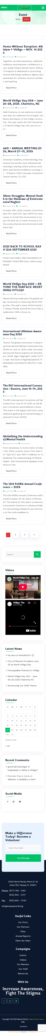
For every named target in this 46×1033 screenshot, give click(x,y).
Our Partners (23, 926)
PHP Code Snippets (14, 1032)
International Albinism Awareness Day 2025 (22, 332)
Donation (23, 1026)
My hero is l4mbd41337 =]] (21, 655)
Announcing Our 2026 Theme (22, 685)
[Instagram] (13, 801)
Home (18, 19)
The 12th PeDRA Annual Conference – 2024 (22, 485)
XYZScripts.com (33, 1032)
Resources (23, 973)
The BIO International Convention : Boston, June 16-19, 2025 (22, 389)
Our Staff (23, 969)
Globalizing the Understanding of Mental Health (23, 437)
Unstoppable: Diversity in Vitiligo (24, 670)
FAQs (23, 931)
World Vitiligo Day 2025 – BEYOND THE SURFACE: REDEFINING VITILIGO (22, 287)
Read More (11, 87)
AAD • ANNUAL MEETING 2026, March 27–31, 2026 (22, 149)
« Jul (7, 745)
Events (23, 955)
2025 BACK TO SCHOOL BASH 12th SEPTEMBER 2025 (22, 248)
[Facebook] (7, 801)
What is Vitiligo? (30, 770)
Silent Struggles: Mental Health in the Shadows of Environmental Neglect (23, 199)
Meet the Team (23, 940)
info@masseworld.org (12, 906)
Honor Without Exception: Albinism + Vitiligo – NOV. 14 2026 (23, 50)
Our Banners (23, 964)
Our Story (23, 922)
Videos (23, 959)
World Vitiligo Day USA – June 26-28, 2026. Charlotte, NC (23, 102)
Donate (24, 7)
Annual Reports (23, 936)
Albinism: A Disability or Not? (22, 779)
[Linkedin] (19, 801)
